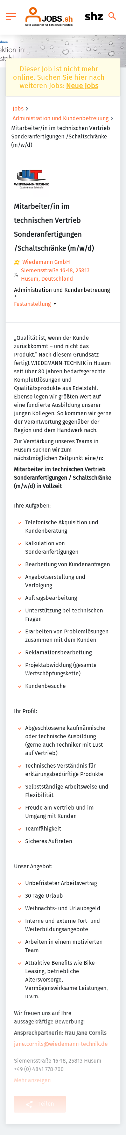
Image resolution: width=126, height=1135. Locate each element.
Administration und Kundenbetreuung (60, 118)
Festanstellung (32, 304)
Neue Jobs (82, 85)
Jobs (18, 108)
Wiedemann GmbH (46, 262)
